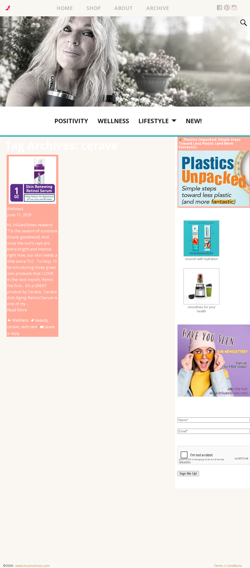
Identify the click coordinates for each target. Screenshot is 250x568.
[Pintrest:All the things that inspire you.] (227, 8)
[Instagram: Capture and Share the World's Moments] (234, 8)
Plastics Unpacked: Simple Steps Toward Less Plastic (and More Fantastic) (210, 143)
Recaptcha (187, 441)
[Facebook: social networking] (220, 8)
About (123, 8)
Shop (93, 8)
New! (194, 121)
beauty (41, 320)
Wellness (113, 121)
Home (65, 8)
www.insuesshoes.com (32, 565)
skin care (29, 326)
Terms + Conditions (228, 565)
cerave (13, 326)
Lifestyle (153, 121)
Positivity (71, 121)
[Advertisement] (125, 529)
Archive (157, 8)
